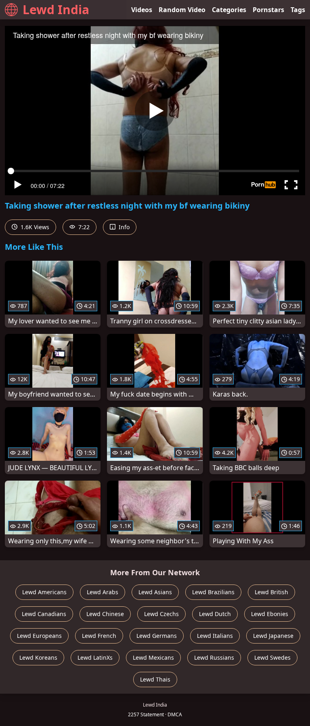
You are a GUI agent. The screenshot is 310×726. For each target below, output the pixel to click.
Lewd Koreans (38, 657)
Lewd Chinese (105, 614)
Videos (141, 9)
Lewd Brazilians (213, 592)
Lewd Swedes (272, 657)
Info (123, 227)
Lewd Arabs (102, 592)
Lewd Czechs (161, 614)
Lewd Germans (156, 635)
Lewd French (99, 635)
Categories (229, 9)
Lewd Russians (214, 657)
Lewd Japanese (273, 635)
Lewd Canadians (44, 614)
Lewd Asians (155, 592)
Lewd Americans (44, 592)
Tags (298, 9)
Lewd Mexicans (153, 657)
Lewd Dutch (215, 614)
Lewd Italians (215, 635)
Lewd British (271, 592)
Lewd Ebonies (269, 614)
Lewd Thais (155, 679)
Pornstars (268, 9)
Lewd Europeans (39, 635)
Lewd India (56, 9)
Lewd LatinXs (95, 657)
